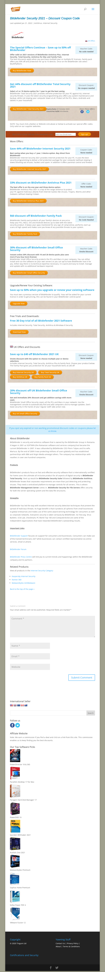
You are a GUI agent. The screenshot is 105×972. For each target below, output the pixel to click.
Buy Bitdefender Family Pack (25, 234)
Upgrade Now (19, 303)
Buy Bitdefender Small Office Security (29, 273)
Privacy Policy (72, 943)
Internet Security (50, 23)
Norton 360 (16, 579)
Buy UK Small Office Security (25, 413)
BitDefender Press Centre (21, 557)
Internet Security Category (42, 570)
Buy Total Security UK (50, 372)
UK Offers (91, 41)
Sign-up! (84, 134)
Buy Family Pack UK (42, 377)
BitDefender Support (19, 536)
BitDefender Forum (18, 549)
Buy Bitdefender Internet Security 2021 (29, 169)
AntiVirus (38, 23)
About (58, 946)
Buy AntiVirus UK (20, 377)
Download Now (19, 332)
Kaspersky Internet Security (23, 576)
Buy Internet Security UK (23, 372)
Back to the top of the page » (22, 589)
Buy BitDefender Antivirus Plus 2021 (28, 201)
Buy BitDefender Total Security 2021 (28, 109)
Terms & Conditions (71, 946)
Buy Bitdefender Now (22, 70)
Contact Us (60, 943)
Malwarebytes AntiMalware (23, 583)
